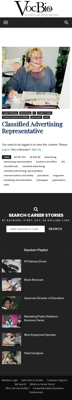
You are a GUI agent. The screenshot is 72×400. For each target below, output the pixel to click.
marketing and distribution (18, 179)
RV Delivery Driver (35, 261)
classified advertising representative (23, 170)
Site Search (20, 384)
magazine (58, 175)
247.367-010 (19, 157)
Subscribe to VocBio (32, 380)
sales (6, 184)
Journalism (36, 117)
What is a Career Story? (42, 384)
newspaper (42, 179)
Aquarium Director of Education (44, 298)
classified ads (11, 166)
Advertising (25, 113)
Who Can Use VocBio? (17, 388)
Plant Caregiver (34, 353)
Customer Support (57, 380)
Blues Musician (33, 279)
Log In (6, 149)
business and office (46, 161)
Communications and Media (15, 117)
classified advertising (33, 166)
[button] (66, 22)
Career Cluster (44, 113)
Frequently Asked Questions (48, 388)
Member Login (10, 380)
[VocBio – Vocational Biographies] (36, 8)
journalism (43, 175)
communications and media (18, 175)
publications (58, 179)
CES (63, 161)
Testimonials (36, 392)
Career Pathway (10, 113)
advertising (50, 157)
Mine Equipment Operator (40, 334)
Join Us (36, 149)
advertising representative (18, 161)
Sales (46, 117)
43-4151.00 (35, 157)
